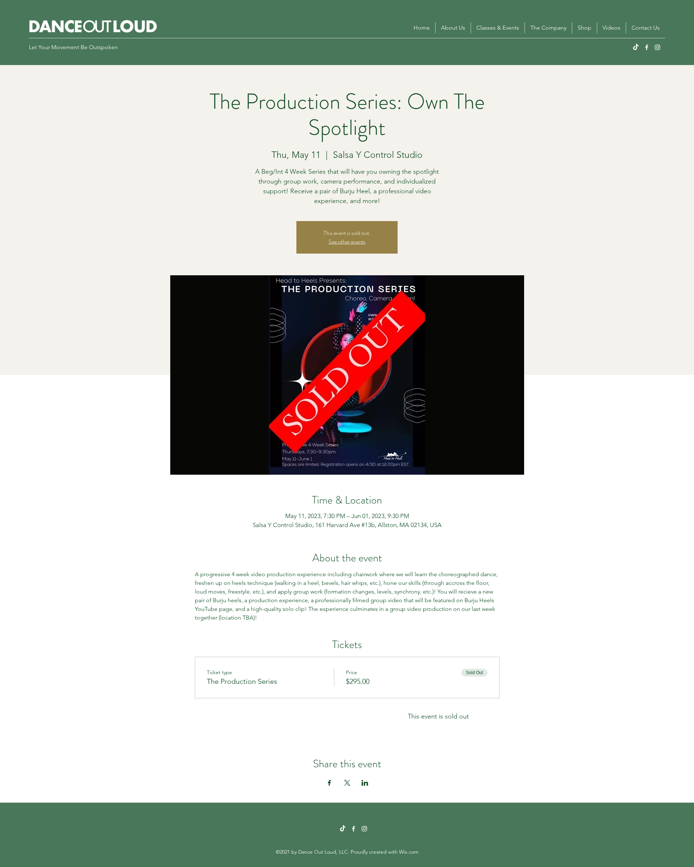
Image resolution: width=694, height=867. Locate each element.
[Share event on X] (347, 783)
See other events (347, 241)
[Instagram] (657, 47)
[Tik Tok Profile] (342, 828)
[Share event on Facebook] (329, 783)
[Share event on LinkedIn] (364, 783)
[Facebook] (646, 47)
